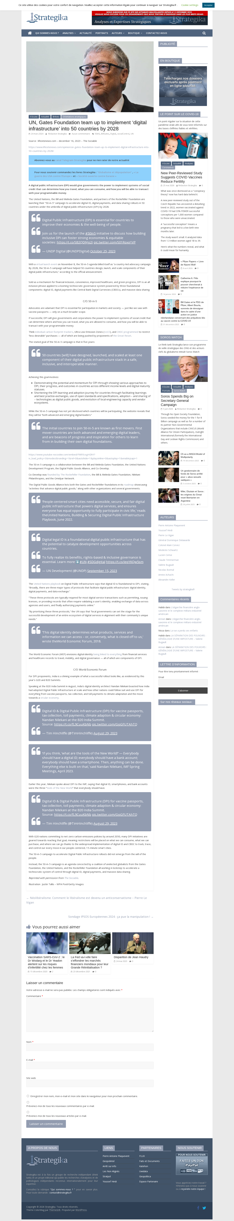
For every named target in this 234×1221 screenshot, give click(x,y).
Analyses (68, 33)
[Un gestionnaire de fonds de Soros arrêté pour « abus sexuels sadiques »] (168, 469)
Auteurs (117, 33)
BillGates (105, 133)
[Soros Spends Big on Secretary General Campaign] (183, 357)
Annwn (161, 618)
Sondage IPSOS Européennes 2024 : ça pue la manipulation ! (111, 916)
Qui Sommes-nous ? (47, 33)
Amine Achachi (166, 574)
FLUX (142, 1156)
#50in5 (90, 233)
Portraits (102, 33)
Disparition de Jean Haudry (131, 957)
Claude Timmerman (168, 559)
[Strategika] (29, 33)
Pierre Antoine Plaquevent (171, 525)
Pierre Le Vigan (166, 535)
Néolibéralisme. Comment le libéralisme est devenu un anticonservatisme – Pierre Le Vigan (86, 900)
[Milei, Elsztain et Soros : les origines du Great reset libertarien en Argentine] (168, 490)
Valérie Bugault (166, 564)
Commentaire (34, 996)
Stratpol (107, 1176)
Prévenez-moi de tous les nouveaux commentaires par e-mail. (60, 1106)
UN (132, 133)
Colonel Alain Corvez (169, 545)
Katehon (143, 1166)
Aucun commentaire (80, 133)
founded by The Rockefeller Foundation (68, 474)
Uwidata (143, 1171)
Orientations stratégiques (74, 116)
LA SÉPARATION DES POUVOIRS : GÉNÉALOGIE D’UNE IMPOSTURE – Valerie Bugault (182, 639)
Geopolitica (145, 1176)
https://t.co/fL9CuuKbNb (72, 724)
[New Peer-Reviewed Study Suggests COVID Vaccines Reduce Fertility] (183, 134)
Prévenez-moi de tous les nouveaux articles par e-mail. (56, 1115)
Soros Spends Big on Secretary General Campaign (177, 400)
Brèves (56, 116)
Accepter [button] (208, 5)
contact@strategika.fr (61, 1192)
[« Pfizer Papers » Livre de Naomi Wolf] (168, 260)
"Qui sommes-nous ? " (63, 1189)
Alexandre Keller (166, 579)
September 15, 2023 (102, 571)
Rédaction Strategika (57, 133)
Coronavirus (168, 167)
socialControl (123, 133)
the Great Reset (122, 335)
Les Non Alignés (111, 1171)
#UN (83, 562)
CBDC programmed (127, 331)
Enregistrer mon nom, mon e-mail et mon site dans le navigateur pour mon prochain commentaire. (84, 1096)
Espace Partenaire (148, 1181)
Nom (29, 1041)
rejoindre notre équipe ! (193, 1188)
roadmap (129, 484)
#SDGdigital (96, 562)
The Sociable (71, 878)
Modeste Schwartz (168, 550)
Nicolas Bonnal (166, 569)
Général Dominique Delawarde (174, 540)
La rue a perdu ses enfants (184, 630)
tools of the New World (59, 787)
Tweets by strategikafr (183, 589)
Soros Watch (179, 390)
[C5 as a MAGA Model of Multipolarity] (168, 452)
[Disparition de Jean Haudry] (133, 934)
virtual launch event (46, 264)
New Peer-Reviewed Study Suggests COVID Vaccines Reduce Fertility (181, 177)
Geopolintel (108, 1161)
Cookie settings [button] (189, 5)
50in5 (97, 133)
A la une (33, 116)
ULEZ (107, 331)
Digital (113, 133)
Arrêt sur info (109, 1166)
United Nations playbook (47, 583)
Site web (31, 1078)
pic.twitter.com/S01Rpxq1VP (115, 242)
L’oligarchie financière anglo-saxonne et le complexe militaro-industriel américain (179, 611)
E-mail (30, 1059)
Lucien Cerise (165, 554)
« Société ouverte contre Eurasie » (96, 176)
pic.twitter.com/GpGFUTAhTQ (114, 724)
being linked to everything (107, 654)
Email (161, 677)
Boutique (134, 33)
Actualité (86, 33)
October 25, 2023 (102, 251)
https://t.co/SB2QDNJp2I (75, 242)
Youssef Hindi (165, 530)
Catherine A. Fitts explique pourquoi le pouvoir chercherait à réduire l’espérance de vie (192, 284)
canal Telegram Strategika (70, 160)
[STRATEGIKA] (47, 1155)
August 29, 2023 (105, 733)
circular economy (49, 697)
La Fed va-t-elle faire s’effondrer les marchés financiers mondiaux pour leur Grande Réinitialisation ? (89, 962)
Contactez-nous (156, 33)
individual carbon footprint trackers (54, 331)
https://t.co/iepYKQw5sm (124, 562)
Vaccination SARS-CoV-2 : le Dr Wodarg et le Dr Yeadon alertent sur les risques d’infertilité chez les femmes (46, 962)
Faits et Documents (149, 1161)
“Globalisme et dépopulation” (114, 172)
